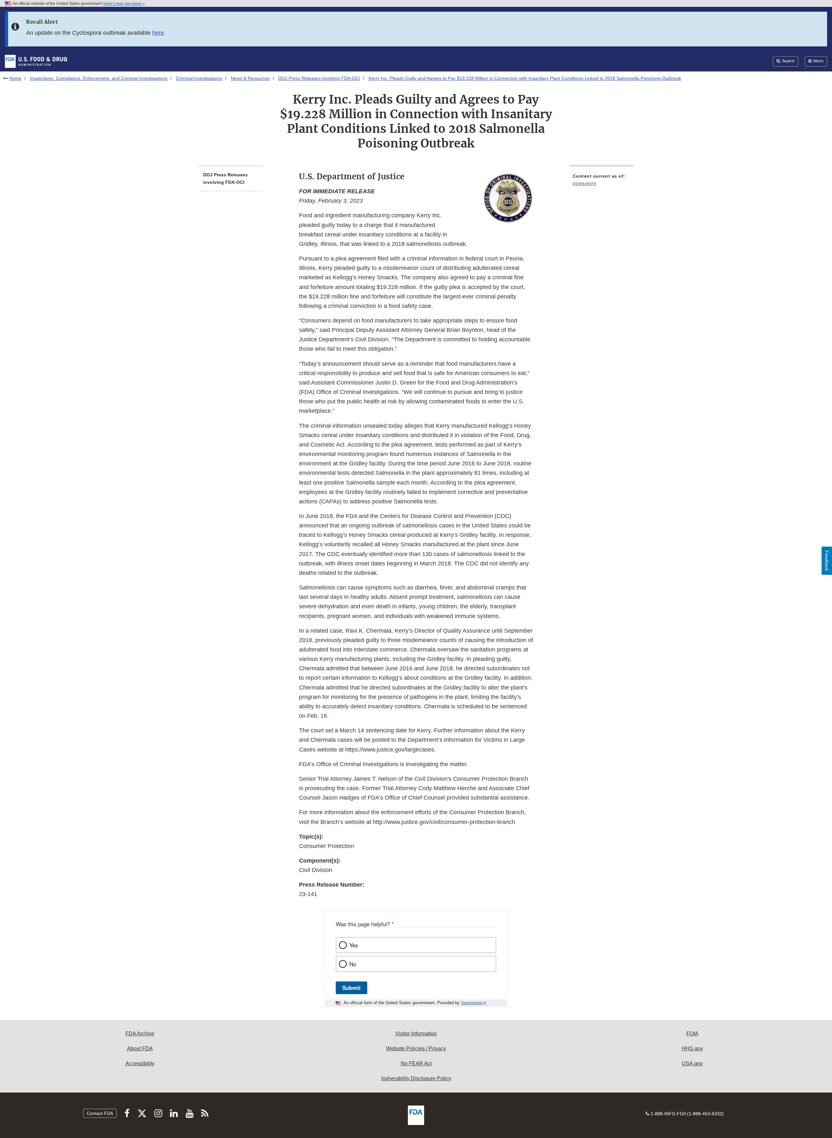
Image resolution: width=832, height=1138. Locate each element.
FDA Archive (139, 1033)
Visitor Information (416, 1033)
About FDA (140, 1048)
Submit (351, 988)
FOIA (692, 1033)
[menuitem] (601, 182)
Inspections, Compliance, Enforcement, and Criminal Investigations (98, 78)
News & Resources (250, 78)
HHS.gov (692, 1048)
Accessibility (139, 1063)
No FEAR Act (416, 1063)
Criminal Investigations (199, 78)
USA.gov (692, 1063)
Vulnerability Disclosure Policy (416, 1078)
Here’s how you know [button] (122, 3)
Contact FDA (100, 1113)
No (352, 964)
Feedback (826, 560)
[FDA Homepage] (36, 61)
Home (15, 78)
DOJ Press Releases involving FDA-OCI (319, 78)
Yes (353, 945)
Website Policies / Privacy (416, 1048)
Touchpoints (471, 1003)
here (158, 33)
